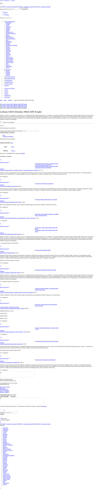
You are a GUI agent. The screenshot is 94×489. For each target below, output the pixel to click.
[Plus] (24, 131)
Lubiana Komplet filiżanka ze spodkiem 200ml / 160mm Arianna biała (16, 292)
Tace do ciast (9, 57)
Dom (1, 100)
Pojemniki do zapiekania (11, 45)
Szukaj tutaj (3, 9)
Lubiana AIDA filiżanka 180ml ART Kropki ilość (11, 131)
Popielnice (8, 42)
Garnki (10, 80)
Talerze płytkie (9, 59)
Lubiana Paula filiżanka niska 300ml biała (10, 362)
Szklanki (8, 75)
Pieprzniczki (9, 41)
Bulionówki (8, 22)
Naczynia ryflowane (10, 38)
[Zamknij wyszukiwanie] (1, 417)
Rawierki (8, 48)
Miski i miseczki (9, 37)
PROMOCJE (7, 95)
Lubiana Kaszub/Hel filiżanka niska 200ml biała (11, 344)
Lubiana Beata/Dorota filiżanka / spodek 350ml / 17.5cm (13, 331)
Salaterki (8, 49)
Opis (4, 135)
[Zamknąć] (0, 418)
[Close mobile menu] (0, 422)
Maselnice (8, 36)
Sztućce (11, 83)
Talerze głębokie (10, 58)
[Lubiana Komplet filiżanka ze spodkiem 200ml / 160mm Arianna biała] (47, 289)
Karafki (7, 71)
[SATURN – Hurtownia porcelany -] (25, 6)
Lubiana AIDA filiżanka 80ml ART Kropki (10, 234)
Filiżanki (8, 29)
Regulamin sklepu (4, 389)
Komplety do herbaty (11, 33)
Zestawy (8, 67)
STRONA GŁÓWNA (9, 88)
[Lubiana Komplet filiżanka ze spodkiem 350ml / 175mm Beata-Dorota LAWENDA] (47, 165)
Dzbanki (8, 28)
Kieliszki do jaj (9, 32)
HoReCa (6, 93)
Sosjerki (8, 53)
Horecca (13, 150)
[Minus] (38, 131)
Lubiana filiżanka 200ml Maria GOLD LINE (10, 202)
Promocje (6, 85)
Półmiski (8, 44)
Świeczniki (8, 54)
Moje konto (2, 388)
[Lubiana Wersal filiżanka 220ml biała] (47, 183)
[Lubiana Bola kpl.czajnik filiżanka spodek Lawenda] (47, 305)
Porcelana (12, 21)
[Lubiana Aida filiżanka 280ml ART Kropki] (47, 270)
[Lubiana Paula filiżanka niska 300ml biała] (47, 359)
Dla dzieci (12, 78)
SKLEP (6, 92)
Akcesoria (12, 76)
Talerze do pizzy (10, 62)
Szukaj (24, 9)
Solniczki (8, 51)
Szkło (9, 69)
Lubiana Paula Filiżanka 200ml (7, 252)
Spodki (7, 55)
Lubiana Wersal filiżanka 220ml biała (9, 186)
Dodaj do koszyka (4, 132)
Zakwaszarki (9, 66)
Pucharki (8, 73)
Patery (7, 40)
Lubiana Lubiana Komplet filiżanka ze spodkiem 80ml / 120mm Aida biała (17, 218)
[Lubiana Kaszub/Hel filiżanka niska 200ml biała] (47, 341)
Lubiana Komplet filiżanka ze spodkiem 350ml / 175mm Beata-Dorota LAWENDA (19, 170)
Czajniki (8, 24)
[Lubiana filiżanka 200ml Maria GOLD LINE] (47, 199)
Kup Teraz (12, 132)
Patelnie (11, 82)
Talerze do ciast (9, 61)
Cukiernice (8, 26)
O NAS (6, 90)
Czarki (7, 25)
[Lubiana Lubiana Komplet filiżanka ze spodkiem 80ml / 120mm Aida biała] (47, 215)
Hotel (12, 146)
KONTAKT (7, 97)
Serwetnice (8, 50)
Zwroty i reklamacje (4, 391)
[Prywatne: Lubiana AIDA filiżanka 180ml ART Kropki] (13, 104)
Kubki (7, 34)
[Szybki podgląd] (0, 160)
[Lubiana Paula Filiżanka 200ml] (47, 250)
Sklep (5, 100)
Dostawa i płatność (4, 392)
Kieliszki (8, 72)
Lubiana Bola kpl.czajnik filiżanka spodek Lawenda (12, 308)
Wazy (7, 63)
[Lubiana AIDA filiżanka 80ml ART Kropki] (47, 229)
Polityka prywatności (5, 387)
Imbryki (8, 30)
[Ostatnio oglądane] (4, 411)
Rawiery (8, 46)
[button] (5, 162)
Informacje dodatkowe (8, 136)
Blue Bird (44, 406)
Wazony (8, 65)
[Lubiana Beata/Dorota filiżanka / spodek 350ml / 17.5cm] (47, 328)
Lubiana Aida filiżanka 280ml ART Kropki (10, 272)
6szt (12, 142)
